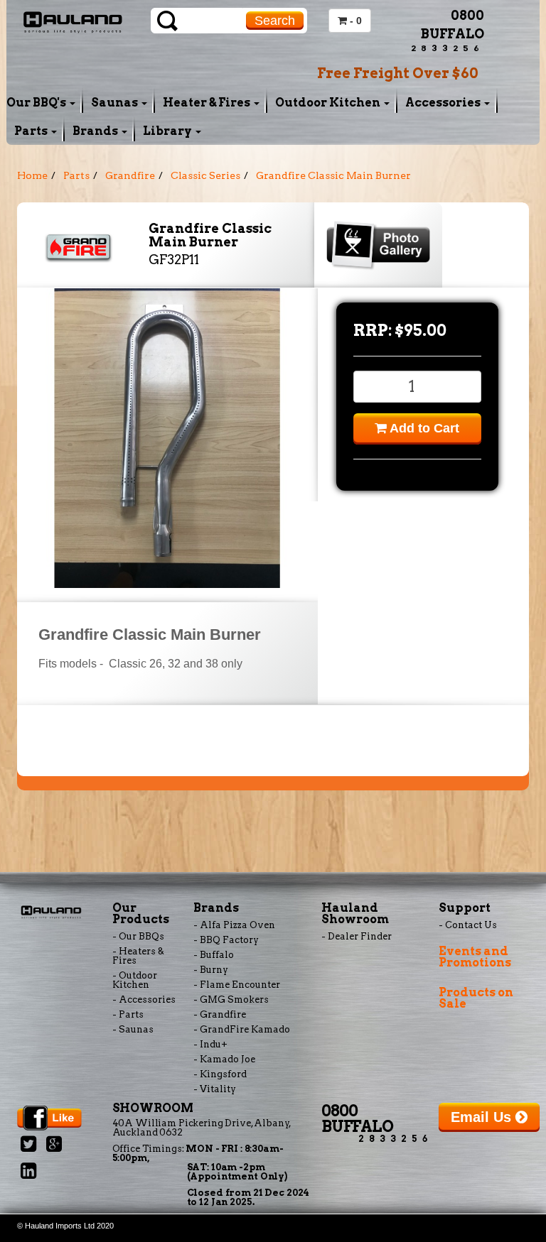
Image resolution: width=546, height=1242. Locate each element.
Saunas (115, 102)
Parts (32, 131)
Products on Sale (476, 998)
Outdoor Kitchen (328, 102)
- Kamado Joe (224, 1059)
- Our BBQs (138, 936)
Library (168, 131)
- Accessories (144, 999)
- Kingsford (220, 1074)
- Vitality (214, 1089)
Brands (96, 131)
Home (32, 175)
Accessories (444, 102)
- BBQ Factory (226, 940)
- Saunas (133, 1029)
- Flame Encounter (236, 984)
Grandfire (130, 175)
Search (275, 20)
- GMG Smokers (231, 999)
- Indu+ (210, 1044)
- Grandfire (219, 1014)
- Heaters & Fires (138, 956)
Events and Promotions (475, 956)
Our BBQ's (37, 102)
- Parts (128, 1014)
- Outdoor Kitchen (134, 980)
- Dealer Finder (356, 936)
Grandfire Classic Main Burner (333, 175)
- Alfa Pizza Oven (234, 925)
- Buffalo (213, 954)
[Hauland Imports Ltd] (73, 20)
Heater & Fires (207, 102)
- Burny (210, 969)
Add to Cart (423, 428)
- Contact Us (468, 925)
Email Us (483, 1117)
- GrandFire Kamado (241, 1029)
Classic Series (205, 175)
